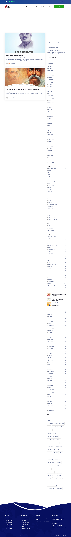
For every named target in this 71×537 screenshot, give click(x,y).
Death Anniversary (59, 446)
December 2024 (51, 344)
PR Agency (50, 478)
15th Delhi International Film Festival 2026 (56, 423)
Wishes (49, 215)
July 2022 (50, 148)
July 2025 (50, 84)
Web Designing (59, 488)
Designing (49, 452)
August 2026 (50, 63)
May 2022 (50, 399)
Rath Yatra (50, 202)
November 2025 (51, 77)
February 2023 (50, 136)
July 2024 (50, 105)
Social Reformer (51, 488)
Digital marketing (25, 522)
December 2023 (51, 118)
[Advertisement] (35, 25)
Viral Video (50, 279)
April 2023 (50, 132)
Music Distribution (25, 528)
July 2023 (50, 127)
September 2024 (51, 102)
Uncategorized (50, 210)
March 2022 (50, 155)
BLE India (49, 172)
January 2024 (50, 116)
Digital (61, 452)
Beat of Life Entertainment (53, 436)
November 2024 (51, 98)
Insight (42, 6)
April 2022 (50, 153)
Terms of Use (58, 535)
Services (38, 6)
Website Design (24, 524)
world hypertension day (52, 219)
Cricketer (49, 179)
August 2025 (50, 82)
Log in (49, 225)
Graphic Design (51, 185)
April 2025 (50, 89)
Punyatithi (50, 198)
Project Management (52, 196)
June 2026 (50, 312)
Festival (49, 183)
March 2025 (50, 91)
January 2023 (50, 137)
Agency (49, 426)
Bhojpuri (49, 170)
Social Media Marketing (52, 204)
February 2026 (50, 72)
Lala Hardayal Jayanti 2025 (14, 55)
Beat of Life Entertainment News (54, 439)
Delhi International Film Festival (53, 449)
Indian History (50, 472)
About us (32, 6)
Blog (49, 174)
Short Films (61, 478)
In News (7, 526)
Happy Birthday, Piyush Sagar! (54, 42)
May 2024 (50, 109)
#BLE (49, 420)
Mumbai (49, 193)
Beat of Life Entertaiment (52, 433)
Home (27, 6)
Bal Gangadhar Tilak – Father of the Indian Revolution (23, 89)
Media (60, 472)
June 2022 (50, 150)
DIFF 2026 (56, 452)
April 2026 (50, 68)
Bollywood (50, 176)
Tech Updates (50, 208)
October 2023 (50, 121)
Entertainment (57, 459)
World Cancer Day (51, 217)
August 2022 (50, 146)
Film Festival (58, 462)
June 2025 (50, 86)
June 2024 (50, 107)
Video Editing (24, 520)
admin (9, 63)
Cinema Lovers (50, 446)
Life (56, 472)
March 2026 (50, 70)
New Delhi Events (51, 475)
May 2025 (50, 88)
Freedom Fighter (51, 465)
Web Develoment (51, 213)
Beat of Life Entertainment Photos (54, 44)
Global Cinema (59, 465)
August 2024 (50, 104)
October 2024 (50, 100)
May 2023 (50, 130)
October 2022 (50, 143)
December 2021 (51, 160)
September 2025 (51, 328)
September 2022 (51, 392)
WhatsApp (59, 6)
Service (55, 478)
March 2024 (50, 360)
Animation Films (56, 426)
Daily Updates (9, 520)
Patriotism (59, 475)
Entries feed (50, 227)
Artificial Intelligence (52, 168)
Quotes (49, 200)
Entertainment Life (51, 181)
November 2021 (51, 162)
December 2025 (51, 75)
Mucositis (50, 191)
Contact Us (48, 6)
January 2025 (50, 95)
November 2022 (51, 141)
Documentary (50, 459)
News (49, 262)
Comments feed (51, 228)
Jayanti (49, 187)
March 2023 (50, 134)
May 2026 (50, 66)
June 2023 (50, 376)
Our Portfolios (9, 522)
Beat (62, 426)
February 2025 (50, 93)
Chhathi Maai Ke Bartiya (52, 245)
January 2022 (50, 159)
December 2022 (51, 139)
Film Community (51, 462)
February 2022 (50, 157)
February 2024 (50, 114)
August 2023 (50, 125)
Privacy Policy (9, 524)
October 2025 (50, 79)
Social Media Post (51, 206)
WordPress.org (51, 230)
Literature (50, 189)
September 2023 (51, 123)
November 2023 (51, 120)
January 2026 (50, 73)
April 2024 (50, 111)
